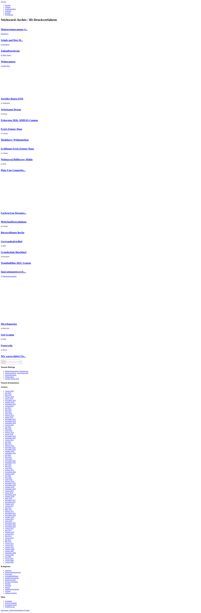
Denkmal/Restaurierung (13, 572)
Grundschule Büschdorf (13, 252)
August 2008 (9, 555)
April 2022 (8, 459)
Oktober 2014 (9, 532)
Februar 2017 (9, 511)
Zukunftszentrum (10, 375)
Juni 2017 (8, 508)
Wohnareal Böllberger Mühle (17, 159)
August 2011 (9, 545)
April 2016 (8, 521)
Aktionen (8, 11)
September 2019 (10, 489)
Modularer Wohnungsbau (15, 139)
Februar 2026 (9, 397)
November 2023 (10, 436)
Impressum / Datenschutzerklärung (12, 610)
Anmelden (8, 601)
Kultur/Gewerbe (10, 580)
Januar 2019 (9, 493)
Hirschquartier (9, 324)
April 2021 (8, 468)
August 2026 (9, 391)
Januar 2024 (9, 434)
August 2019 (9, 491)
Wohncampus (9, 377)
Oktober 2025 (9, 402)
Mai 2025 (8, 412)
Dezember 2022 (10, 447)
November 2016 (10, 515)
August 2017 (9, 506)
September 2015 (10, 526)
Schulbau (8, 585)
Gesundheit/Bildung (11, 576)
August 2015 (9, 528)
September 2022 (10, 453)
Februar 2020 (9, 481)
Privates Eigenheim (11, 582)
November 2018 (10, 494)
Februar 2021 (9, 470)
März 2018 (8, 498)
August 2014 (9, 534)
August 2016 (9, 519)
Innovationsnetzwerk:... (13, 271)
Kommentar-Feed (11, 605)
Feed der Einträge (11, 603)
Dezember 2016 (10, 513)
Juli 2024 (8, 427)
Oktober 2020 (9, 474)
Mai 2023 (8, 444)
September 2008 (10, 553)
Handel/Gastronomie (12, 578)
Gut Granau (7, 334)
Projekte (7, 5)
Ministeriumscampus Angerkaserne (16, 371)
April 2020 (8, 479)
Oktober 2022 (9, 451)
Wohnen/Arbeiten (11, 593)
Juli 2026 (8, 393)
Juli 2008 (8, 557)
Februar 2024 (9, 432)
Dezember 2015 (10, 523)
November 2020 (10, 472)
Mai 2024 (8, 429)
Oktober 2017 (9, 504)
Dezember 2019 (10, 483)
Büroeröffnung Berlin (12, 232)
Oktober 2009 (9, 549)
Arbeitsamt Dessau (11, 109)
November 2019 (10, 485)
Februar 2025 (9, 415)
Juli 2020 (8, 476)
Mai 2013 (8, 542)
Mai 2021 (8, 466)
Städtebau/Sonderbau (12, 589)
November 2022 (10, 449)
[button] (21, 361)
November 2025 (10, 400)
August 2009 (9, 551)
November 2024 (10, 421)
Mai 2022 (8, 457)
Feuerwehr (7, 345)
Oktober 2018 (9, 496)
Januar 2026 (9, 399)
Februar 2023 (9, 446)
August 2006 (9, 560)
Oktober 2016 (9, 517)
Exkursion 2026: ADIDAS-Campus (19, 120)
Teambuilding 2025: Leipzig (16, 263)
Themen (7, 7)
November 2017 (10, 502)
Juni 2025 (8, 410)
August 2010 (9, 547)
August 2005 (9, 562)
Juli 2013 (8, 540)
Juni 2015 (8, 530)
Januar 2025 (9, 417)
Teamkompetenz (10, 9)
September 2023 (10, 438)
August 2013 (9, 538)
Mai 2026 (8, 395)
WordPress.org (10, 607)
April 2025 (8, 414)
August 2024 (9, 425)
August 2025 (9, 406)
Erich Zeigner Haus (11, 129)
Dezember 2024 (10, 419)
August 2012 (9, 543)
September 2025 (10, 404)
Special (7, 587)
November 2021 (10, 461)
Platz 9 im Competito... (13, 170)
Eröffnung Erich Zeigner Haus (17, 148)
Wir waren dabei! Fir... (13, 356)
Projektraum (9, 15)
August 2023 (9, 440)
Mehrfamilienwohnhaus (13, 221)
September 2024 (10, 423)
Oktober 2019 (9, 487)
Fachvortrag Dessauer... (13, 213)
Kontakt (7, 13)
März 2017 (8, 510)
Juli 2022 (8, 455)
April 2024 (8, 430)
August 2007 (9, 558)
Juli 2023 (8, 442)
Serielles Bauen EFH (12, 98)
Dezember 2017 (10, 500)
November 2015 (10, 525)
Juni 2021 (8, 464)
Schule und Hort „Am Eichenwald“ (17, 373)
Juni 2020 (8, 478)
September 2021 (10, 462)
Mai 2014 (8, 536)
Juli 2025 (8, 408)
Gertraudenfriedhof (11, 241)
